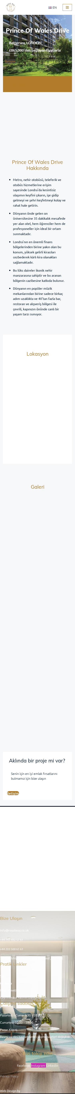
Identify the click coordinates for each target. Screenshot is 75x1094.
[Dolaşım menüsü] (67, 7)
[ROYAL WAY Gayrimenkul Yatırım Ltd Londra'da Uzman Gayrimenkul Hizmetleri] (11, 7)
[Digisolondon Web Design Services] (34, 1091)
